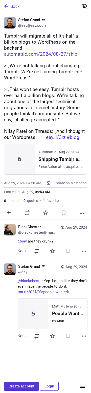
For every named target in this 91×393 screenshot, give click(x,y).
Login (49, 386)
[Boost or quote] (27, 213)
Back (15, 6)
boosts (11, 201)
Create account (21, 386)
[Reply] (9, 213)
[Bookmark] (64, 213)
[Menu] (82, 386)
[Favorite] (45, 213)
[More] (82, 213)
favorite (51, 201)
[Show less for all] (84, 6)
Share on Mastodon (71, 183)
